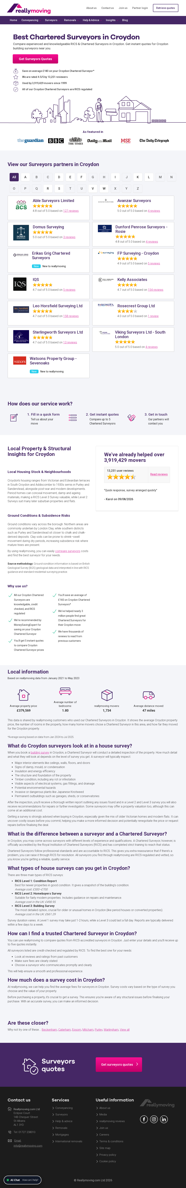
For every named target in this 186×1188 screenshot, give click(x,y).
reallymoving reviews (112, 1121)
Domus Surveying (48, 227)
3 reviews (69, 237)
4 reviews (154, 211)
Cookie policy (107, 1161)
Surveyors (61, 1114)
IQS (36, 279)
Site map (104, 1148)
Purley (98, 1029)
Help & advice (63, 1121)
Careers (104, 1134)
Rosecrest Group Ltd (136, 306)
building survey (40, 752)
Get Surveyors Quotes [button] (35, 59)
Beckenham (49, 1029)
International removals (68, 1141)
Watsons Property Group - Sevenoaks (53, 360)
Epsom (76, 1029)
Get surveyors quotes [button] (117, 1064)
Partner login (140, 8)
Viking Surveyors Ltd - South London (140, 334)
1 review (153, 316)
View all (125, 1029)
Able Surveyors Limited (53, 200)
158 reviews (71, 316)
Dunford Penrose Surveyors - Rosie (141, 229)
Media (103, 1114)
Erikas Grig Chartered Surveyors (51, 255)
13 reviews (70, 342)
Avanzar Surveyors (134, 200)
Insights (111, 20)
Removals (61, 1128)
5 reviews (154, 263)
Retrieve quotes (165, 8)
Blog (125, 20)
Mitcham (88, 1029)
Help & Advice (91, 20)
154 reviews (155, 289)
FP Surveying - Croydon (138, 253)
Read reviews (159, 474)
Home (13, 20)
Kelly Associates (132, 279)
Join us (123, 8)
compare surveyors (67, 551)
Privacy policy (107, 1154)
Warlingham (111, 1029)
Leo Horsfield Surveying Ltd (57, 306)
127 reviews (71, 211)
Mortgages (62, 1134)
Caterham (64, 1029)
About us (91, 8)
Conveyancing (64, 1108)
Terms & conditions (111, 1141)
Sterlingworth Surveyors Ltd (58, 332)
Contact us (107, 8)
